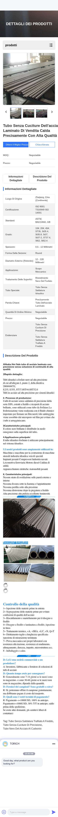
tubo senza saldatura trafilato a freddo (30, 721)
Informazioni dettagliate (16, 178)
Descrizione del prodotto (42, 178)
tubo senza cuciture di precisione (22, 725)
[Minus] (54, 744)
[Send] (53, 812)
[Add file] (4, 812)
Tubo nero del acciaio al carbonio (22, 728)
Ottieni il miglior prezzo (17, 144)
